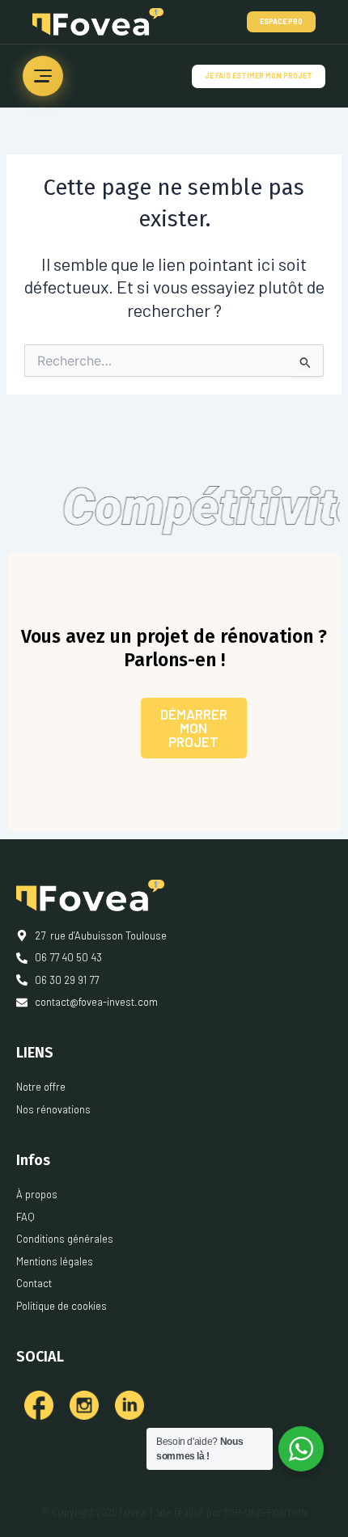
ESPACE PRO (281, 21)
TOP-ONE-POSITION (265, 1512)
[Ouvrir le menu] (43, 76)
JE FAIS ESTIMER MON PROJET (258, 75)
